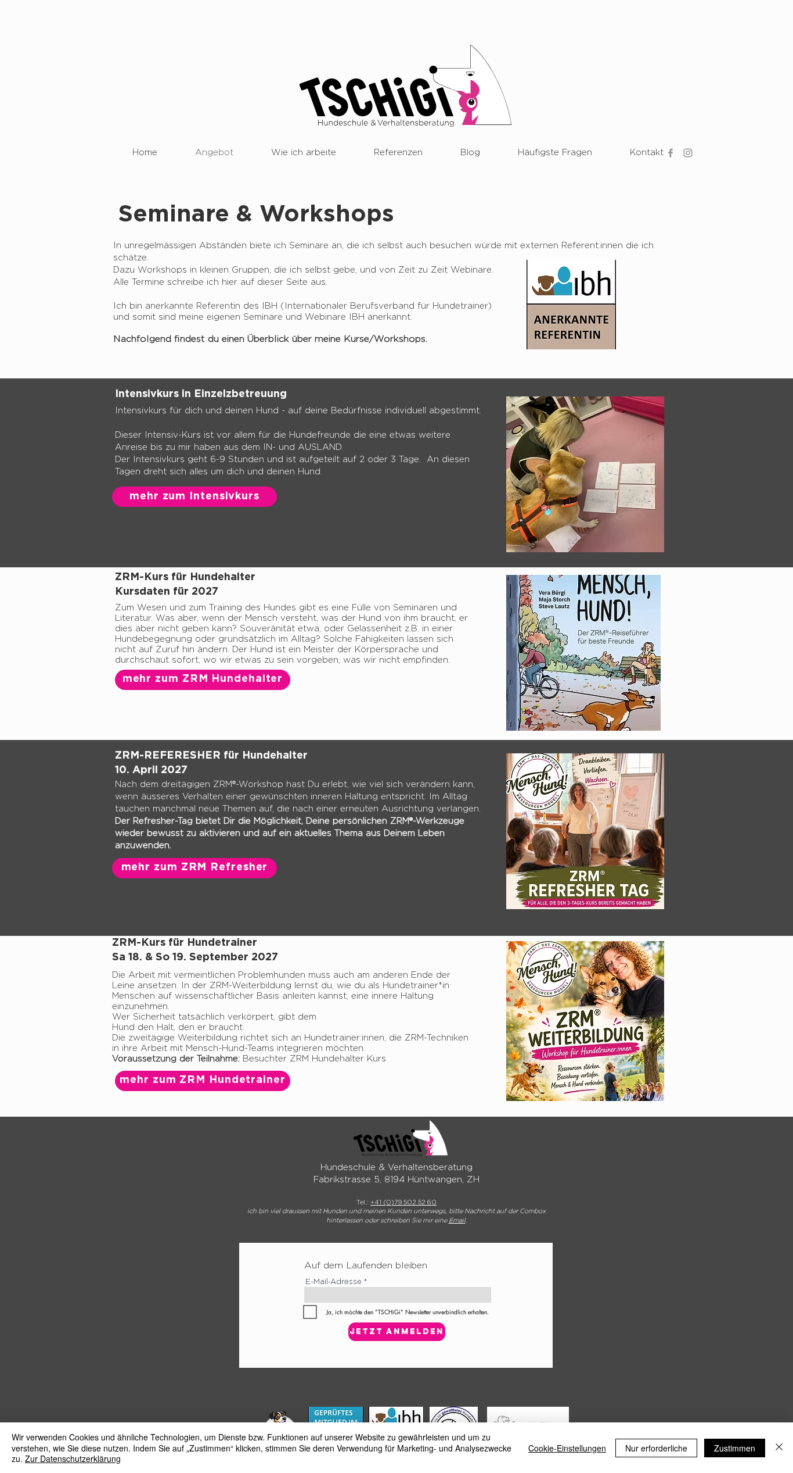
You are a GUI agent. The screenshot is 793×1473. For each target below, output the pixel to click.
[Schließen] (779, 1448)
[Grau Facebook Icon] (670, 153)
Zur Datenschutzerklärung (73, 1458)
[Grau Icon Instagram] (688, 153)
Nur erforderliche (656, 1448)
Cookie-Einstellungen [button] (567, 1448)
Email (457, 1220)
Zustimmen (734, 1448)
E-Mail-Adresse (333, 1282)
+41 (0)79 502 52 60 (403, 1202)
